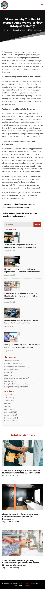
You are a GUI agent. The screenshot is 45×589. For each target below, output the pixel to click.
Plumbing (37, 30)
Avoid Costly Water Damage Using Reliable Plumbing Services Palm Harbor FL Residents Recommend (21, 296)
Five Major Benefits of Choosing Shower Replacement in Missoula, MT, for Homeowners (20, 516)
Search (37, 224)
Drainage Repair (10, 369)
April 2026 (7, 406)
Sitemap (27, 585)
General (7, 372)
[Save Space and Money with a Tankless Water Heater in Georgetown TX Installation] (12, 337)
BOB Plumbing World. (27, 583)
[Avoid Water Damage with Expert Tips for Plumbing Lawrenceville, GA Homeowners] (12, 237)
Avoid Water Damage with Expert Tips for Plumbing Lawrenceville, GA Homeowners (21, 471)
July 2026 (7, 398)
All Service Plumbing (11, 361)
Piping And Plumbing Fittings (14, 387)
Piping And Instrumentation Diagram (17, 384)
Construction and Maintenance (15, 367)
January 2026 (9, 415)
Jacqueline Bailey (14, 30)
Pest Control (8, 381)
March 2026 (8, 409)
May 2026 (7, 403)
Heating (7, 375)
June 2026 (8, 401)
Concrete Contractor (12, 364)
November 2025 (10, 421)
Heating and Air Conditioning (14, 378)
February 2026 (9, 412)
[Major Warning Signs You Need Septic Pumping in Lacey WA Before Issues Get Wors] (12, 313)
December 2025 (10, 418)
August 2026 (9, 395)
